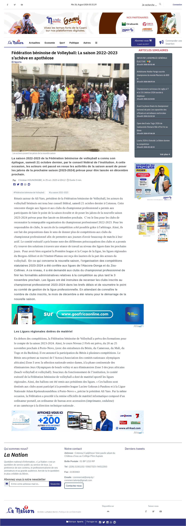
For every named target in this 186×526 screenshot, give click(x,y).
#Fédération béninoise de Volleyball (29, 192)
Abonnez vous (142, 42)
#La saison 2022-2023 (58, 192)
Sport (62, 42)
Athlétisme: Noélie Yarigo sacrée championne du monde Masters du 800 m (153, 75)
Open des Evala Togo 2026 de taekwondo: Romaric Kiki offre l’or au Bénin (152, 127)
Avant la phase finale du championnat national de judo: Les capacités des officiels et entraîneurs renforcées (152, 109)
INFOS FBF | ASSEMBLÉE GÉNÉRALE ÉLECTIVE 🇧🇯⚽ (152, 60)
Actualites (34, 42)
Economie (50, 42)
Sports (18, 62)
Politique (74, 42)
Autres (87, 42)
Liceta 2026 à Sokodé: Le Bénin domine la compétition (153, 142)
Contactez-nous (74, 485)
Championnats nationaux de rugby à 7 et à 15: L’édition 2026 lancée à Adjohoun (153, 92)
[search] (160, 4)
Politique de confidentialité (70, 512)
